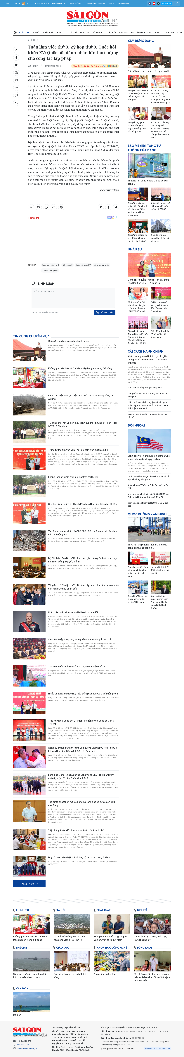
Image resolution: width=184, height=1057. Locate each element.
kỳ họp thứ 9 (67, 265)
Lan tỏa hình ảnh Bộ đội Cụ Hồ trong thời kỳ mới (160, 570)
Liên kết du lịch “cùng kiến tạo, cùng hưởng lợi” (150, 938)
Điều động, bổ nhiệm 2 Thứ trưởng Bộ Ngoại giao (160, 334)
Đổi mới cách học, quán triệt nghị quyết (69, 341)
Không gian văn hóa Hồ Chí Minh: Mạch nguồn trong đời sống (80, 368)
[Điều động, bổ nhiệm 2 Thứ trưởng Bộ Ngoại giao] (161, 322)
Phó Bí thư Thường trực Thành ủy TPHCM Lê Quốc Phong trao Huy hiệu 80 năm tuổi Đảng (160, 96)
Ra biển (17, 1014)
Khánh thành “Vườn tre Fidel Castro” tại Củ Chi (73, 477)
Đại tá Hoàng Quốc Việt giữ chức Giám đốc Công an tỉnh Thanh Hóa (159, 307)
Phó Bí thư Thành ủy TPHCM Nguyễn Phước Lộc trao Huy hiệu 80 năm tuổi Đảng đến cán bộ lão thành (160, 130)
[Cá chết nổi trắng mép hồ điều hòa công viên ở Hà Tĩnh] (72, 924)
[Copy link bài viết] (16, 88)
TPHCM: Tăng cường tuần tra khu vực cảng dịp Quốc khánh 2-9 (147, 546)
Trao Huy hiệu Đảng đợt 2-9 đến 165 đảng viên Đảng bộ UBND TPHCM (81, 722)
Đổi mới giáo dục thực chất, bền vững (70, 976)
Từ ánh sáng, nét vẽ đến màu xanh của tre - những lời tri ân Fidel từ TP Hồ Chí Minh (82, 424)
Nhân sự (135, 249)
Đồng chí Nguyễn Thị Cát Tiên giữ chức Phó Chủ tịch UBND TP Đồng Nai (148, 281)
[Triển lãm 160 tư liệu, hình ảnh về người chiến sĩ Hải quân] (138, 587)
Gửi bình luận (106, 312)
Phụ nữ (159, 32)
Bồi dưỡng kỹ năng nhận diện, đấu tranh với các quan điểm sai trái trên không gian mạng (137, 209)
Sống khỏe (99, 32)
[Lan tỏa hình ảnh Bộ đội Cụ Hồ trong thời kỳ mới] (161, 558)
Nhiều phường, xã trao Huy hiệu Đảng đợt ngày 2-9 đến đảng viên (83, 693)
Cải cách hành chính (146, 351)
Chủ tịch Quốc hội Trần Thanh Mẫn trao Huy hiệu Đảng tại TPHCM (82, 504)
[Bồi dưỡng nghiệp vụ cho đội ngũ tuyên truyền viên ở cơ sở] (138, 226)
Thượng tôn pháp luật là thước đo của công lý (148, 182)
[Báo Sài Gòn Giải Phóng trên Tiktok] (158, 3)
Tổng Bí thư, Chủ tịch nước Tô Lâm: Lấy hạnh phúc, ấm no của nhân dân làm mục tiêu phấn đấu (83, 587)
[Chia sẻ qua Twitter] (16, 65)
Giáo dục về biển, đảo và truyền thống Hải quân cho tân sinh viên (138, 571)
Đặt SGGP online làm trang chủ (157, 1049)
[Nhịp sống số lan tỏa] (112, 961)
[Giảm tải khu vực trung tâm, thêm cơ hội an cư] (161, 226)
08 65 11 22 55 (23, 1045)
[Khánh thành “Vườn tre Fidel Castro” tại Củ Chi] (29, 486)
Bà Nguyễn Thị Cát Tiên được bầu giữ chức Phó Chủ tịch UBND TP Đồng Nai (136, 307)
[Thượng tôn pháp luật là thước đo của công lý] (149, 165)
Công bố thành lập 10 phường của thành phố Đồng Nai (148, 395)
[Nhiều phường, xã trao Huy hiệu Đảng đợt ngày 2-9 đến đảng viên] (29, 703)
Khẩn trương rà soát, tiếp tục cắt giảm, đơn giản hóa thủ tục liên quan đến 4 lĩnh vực (148, 359)
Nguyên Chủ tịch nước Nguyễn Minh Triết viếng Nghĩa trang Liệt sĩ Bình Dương (159, 602)
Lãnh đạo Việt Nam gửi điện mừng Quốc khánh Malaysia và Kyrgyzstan (149, 457)
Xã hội (36, 32)
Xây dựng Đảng (141, 40)
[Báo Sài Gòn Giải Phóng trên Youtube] (154, 3)
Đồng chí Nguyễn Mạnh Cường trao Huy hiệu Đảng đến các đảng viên (137, 127)
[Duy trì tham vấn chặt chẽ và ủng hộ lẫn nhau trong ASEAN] (29, 866)
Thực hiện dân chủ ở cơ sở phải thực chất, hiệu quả (75, 666)
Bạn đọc (123, 32)
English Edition (58, 3)
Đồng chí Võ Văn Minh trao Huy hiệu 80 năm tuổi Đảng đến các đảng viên (138, 95)
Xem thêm (28, 883)
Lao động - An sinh (141, 32)
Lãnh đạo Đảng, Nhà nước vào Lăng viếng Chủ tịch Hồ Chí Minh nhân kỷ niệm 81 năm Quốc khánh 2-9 (81, 776)
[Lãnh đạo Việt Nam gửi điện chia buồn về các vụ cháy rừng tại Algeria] (29, 404)
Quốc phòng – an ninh (147, 514)
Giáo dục (85, 32)
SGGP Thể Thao (76, 3)
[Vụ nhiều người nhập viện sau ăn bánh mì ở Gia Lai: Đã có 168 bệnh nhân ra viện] (152, 961)
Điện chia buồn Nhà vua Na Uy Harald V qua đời (73, 612)
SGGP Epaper (123, 3)
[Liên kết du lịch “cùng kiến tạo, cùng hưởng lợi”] (152, 924)
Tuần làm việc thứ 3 (50, 265)
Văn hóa (112, 32)
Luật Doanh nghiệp (50, 270)
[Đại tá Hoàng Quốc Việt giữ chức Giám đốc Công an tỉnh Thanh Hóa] (161, 293)
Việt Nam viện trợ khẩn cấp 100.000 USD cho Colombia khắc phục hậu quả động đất (82, 533)
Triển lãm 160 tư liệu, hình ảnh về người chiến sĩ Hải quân (137, 599)
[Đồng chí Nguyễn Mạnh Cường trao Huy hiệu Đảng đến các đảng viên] (138, 113)
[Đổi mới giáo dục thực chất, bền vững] (72, 961)
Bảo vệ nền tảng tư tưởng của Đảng (144, 147)
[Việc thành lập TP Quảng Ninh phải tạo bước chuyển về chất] (29, 648)
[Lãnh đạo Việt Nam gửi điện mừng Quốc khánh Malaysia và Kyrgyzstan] (149, 441)
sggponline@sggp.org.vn (27, 1048)
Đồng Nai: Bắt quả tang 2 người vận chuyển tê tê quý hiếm (110, 938)
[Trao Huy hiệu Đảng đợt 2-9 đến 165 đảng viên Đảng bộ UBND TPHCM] (29, 730)
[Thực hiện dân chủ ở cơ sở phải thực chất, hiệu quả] (29, 676)
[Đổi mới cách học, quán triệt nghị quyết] (29, 350)
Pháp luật (48, 32)
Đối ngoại (136, 425)
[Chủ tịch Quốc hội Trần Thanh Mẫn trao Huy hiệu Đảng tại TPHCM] (29, 513)
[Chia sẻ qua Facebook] (16, 57)
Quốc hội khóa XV (83, 265)
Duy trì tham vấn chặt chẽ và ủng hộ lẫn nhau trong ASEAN (79, 857)
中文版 (112, 3)
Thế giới (73, 32)
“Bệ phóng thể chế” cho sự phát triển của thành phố (76, 830)
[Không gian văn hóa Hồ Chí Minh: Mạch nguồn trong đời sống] (29, 377)
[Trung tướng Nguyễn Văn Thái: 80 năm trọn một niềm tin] (29, 459)
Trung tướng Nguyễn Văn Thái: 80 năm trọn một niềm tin (78, 449)
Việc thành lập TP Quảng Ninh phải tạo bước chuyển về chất (80, 639)
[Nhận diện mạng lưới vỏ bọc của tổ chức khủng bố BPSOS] (161, 194)
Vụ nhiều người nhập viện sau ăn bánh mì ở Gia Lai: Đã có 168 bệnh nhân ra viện (152, 977)
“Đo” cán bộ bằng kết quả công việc (145, 387)
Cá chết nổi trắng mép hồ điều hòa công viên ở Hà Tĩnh (70, 938)
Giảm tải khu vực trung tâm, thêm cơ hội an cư (160, 238)
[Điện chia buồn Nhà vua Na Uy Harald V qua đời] (29, 621)
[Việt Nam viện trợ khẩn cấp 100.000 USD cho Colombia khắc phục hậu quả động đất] (29, 540)
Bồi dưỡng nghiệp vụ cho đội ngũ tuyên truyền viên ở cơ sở (137, 238)
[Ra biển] (31, 1002)
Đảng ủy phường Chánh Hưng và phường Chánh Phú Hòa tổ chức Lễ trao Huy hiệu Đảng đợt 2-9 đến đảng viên (82, 749)
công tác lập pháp (101, 265)
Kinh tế (61, 32)
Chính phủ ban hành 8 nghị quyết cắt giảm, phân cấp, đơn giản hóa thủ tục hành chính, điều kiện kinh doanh (148, 405)
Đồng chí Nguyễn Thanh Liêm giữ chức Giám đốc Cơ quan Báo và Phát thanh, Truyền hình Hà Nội (138, 337)
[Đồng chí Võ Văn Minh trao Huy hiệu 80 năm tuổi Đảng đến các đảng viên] (138, 81)
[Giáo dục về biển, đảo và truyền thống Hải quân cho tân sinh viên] (138, 558)
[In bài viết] (16, 80)
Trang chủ (15, 32)
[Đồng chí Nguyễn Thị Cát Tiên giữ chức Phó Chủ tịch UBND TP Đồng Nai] (149, 265)
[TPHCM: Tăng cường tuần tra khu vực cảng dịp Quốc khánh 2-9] (149, 529)
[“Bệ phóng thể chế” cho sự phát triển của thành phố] (29, 839)
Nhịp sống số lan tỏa (105, 974)
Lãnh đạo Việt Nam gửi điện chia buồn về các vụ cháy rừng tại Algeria (80, 397)
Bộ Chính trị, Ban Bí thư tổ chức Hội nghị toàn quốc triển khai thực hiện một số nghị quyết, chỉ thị (83, 560)
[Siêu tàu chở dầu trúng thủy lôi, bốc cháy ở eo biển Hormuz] (31, 961)
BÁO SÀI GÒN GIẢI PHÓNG (92, 18)
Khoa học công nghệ (112, 947)
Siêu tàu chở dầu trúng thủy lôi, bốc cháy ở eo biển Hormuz (29, 976)
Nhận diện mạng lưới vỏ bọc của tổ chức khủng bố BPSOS (160, 206)
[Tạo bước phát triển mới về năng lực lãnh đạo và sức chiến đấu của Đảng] (29, 811)
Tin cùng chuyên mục (31, 336)
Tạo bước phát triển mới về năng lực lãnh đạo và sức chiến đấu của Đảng (81, 803)
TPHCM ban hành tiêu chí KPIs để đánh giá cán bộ (147, 416)
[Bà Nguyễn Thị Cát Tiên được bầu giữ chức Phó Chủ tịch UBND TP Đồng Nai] (138, 293)
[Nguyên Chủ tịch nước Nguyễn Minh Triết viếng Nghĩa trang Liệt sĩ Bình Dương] (161, 587)
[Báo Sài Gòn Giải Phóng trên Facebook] (149, 3)
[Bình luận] (16, 95)
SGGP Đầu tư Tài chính (96, 3)
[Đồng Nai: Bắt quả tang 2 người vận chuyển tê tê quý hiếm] (112, 924)
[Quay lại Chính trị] (16, 103)
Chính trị (24, 32)
